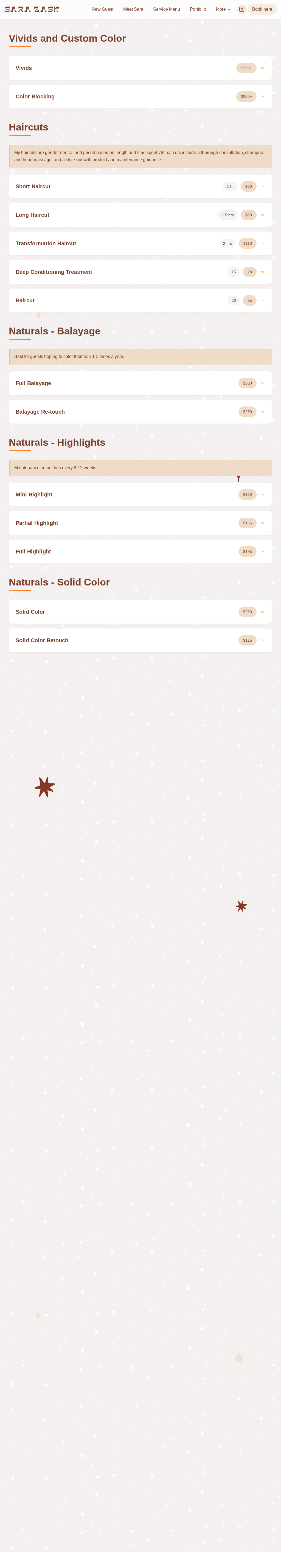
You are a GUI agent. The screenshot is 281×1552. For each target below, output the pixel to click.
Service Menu (166, 9)
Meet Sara (133, 9)
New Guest (102, 9)
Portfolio (198, 9)
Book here (262, 9)
